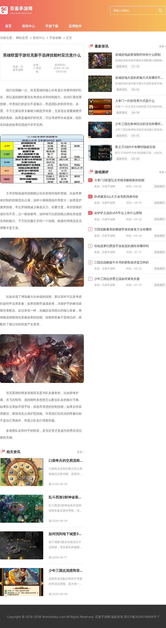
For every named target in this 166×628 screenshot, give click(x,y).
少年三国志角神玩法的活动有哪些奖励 (140, 124)
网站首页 (22, 37)
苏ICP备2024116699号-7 (141, 617)
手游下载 (51, 26)
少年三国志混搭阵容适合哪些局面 (66, 570)
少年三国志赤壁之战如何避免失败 (117, 278)
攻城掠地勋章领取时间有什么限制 (138, 54)
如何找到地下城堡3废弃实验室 (66, 534)
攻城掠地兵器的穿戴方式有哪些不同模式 (140, 77)
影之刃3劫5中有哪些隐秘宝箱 (135, 147)
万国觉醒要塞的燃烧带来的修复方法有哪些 (123, 229)
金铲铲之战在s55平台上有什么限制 (118, 213)
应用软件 (75, 26)
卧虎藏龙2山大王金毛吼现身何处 (116, 196)
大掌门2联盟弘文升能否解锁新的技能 (119, 180)
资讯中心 (28, 26)
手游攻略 (55, 37)
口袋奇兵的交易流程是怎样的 (66, 460)
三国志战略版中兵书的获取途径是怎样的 (121, 262)
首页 (8, 26)
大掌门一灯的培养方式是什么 (135, 100)
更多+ (80, 451)
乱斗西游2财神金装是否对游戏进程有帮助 (66, 497)
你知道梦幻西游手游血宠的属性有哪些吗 (121, 246)
